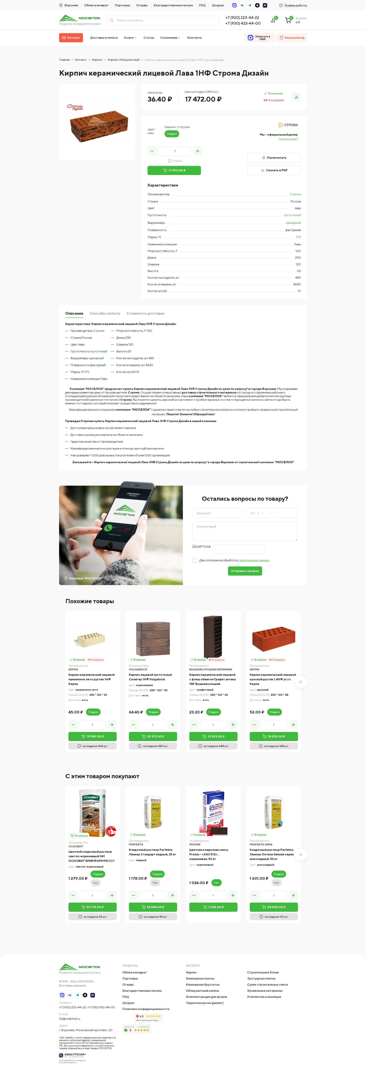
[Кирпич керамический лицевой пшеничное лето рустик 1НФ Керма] (92, 638)
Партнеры (122, 5)
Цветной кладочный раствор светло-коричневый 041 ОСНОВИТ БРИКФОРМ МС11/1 (91, 856)
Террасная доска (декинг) (205, 1003)
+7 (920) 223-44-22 (242, 17)
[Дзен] (257, 5)
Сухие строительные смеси (267, 984)
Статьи (149, 37)
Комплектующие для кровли (206, 997)
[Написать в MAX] (234, 5)
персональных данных (254, 560)
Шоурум (218, 5)
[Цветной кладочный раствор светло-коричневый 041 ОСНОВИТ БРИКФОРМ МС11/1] (92, 813)
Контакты (194, 37)
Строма (295, 194)
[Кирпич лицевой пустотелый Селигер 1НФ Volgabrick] (153, 638)
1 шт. (96, 882)
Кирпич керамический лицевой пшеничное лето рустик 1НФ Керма (91, 679)
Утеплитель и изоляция (264, 997)
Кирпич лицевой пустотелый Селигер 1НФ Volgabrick (150, 677)
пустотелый (292, 215)
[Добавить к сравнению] (296, 97)
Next (301, 682)
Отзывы (142, 5)
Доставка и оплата (104, 37)
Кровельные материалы (265, 990)
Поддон (172, 133)
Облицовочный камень (202, 990)
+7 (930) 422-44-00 (243, 23)
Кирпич (191, 972)
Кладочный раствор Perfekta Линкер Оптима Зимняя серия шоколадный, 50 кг (272, 854)
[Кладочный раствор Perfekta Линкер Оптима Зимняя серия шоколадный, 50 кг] (274, 813)
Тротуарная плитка (261, 978)
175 (298, 237)
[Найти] (111, 20)
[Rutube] (265, 5)
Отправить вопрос (245, 571)
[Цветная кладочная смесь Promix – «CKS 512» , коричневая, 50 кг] (213, 813)
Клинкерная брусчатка (203, 984)
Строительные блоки (263, 972)
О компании (168, 37)
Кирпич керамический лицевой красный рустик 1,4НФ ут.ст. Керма (273, 679)
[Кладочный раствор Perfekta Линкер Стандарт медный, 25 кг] (153, 813)
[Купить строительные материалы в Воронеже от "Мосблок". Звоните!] (80, 20)
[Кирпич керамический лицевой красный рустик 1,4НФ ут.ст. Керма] (274, 638)
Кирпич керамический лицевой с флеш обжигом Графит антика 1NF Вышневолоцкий (212, 679)
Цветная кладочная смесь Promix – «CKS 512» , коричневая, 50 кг (208, 854)
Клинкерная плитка (200, 978)
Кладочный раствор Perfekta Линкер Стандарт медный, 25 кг (152, 852)
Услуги (129, 37)
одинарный (293, 223)
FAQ (202, 5)
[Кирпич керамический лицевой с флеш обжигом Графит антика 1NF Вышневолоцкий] (213, 638)
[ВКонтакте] (242, 5)
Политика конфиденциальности (145, 1009)
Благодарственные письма (173, 5)
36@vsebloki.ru (69, 1018)
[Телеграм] (250, 5)
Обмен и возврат (96, 5)
